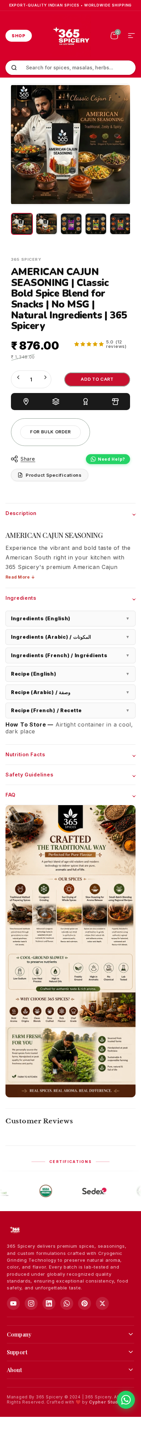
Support (17, 1352)
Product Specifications (54, 475)
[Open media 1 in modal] (118, 95)
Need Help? (111, 459)
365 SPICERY (26, 259)
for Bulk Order (50, 431)
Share (28, 459)
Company (19, 1334)
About (14, 1369)
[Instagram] (31, 1303)
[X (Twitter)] (102, 1303)
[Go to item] (22, 224)
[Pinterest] (84, 1303)
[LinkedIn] (48, 1303)
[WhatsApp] (66, 1303)
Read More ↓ (20, 577)
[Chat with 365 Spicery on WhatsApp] (126, 1400)
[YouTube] (13, 1303)
